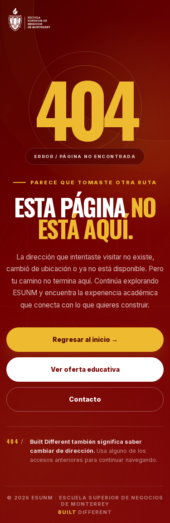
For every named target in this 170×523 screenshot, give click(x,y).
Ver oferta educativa (85, 369)
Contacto (85, 399)
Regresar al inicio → (85, 339)
